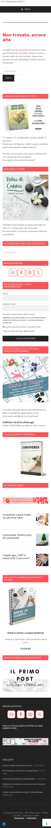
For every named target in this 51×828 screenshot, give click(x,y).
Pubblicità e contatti (31, 816)
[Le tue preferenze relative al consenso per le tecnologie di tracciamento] (46, 823)
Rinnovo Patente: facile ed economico (17, 765)
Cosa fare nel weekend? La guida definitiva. (19, 779)
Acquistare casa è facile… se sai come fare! (17, 516)
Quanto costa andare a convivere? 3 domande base (23, 792)
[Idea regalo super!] (26, 197)
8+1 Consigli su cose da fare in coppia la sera (20, 771)
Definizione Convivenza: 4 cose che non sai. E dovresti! (24, 784)
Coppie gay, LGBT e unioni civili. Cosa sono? (16, 557)
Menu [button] (27, 9)
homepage (22, 53)
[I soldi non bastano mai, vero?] (26, 117)
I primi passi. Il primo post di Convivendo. (17, 536)
